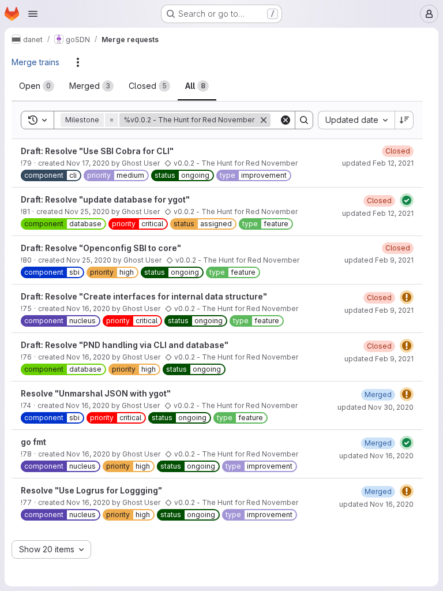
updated (378, 163)
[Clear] (285, 120)
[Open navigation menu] (33, 14)
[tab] (37, 86)
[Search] (304, 120)
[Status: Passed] (407, 200)
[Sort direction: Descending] (404, 120)
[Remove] (264, 120)
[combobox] (356, 120)
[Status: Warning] (407, 297)
